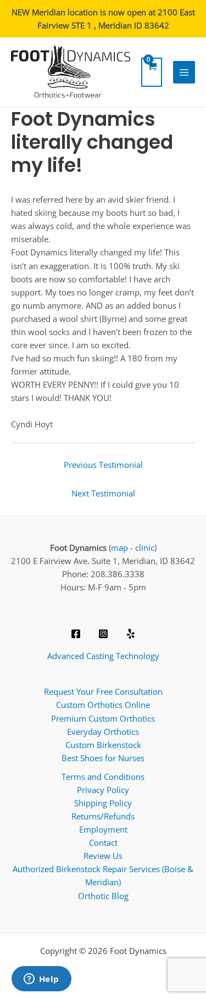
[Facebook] (76, 634)
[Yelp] (131, 634)
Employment (103, 829)
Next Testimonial (103, 493)
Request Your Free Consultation (103, 691)
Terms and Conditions (103, 776)
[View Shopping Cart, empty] (151, 72)
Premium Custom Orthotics (103, 718)
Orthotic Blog (103, 895)
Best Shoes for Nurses (103, 757)
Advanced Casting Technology (103, 655)
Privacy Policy (103, 789)
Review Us (103, 855)
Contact (103, 842)
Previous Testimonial (103, 464)
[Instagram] (103, 634)
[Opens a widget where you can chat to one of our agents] (41, 980)
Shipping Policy (103, 802)
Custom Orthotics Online (103, 704)
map (119, 547)
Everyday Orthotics (103, 731)
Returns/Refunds (103, 816)
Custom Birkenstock (103, 744)
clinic (144, 547)
